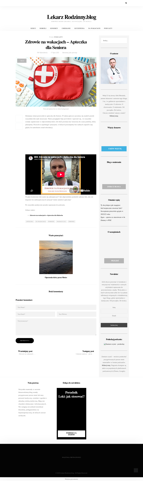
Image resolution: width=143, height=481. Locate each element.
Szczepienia (79, 28)
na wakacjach (41, 221)
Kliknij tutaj (114, 116)
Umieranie (66, 28)
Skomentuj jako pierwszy (69, 52)
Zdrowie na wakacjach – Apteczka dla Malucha (46, 215)
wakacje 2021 (61, 221)
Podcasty (108, 28)
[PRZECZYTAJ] (56, 257)
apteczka (29, 221)
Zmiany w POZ (106, 220)
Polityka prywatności (71, 457)
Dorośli (43, 28)
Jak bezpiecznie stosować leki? (111, 208)
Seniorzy (54, 28)
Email (114, 316)
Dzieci (33, 28)
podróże (51, 221)
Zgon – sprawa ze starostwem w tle (113, 217)
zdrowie (71, 221)
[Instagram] (23, 3)
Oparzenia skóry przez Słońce (56, 277)
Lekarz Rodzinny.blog (67, 473)
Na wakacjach (94, 28)
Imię (114, 307)
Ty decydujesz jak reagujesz (110, 205)
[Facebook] (17, 3)
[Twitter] (20, 3)
